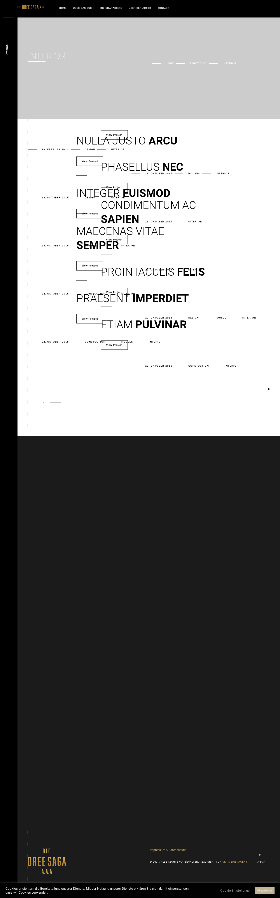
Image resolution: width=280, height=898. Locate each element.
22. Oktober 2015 (55, 293)
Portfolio (198, 63)
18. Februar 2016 (55, 149)
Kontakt (163, 8)
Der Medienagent (234, 861)
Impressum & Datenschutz (168, 850)
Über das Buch (83, 8)
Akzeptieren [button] (264, 890)
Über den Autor (140, 8)
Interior (249, 317)
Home (62, 8)
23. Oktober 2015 (55, 197)
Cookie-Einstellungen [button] (235, 891)
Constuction (95, 341)
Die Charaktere (111, 8)
